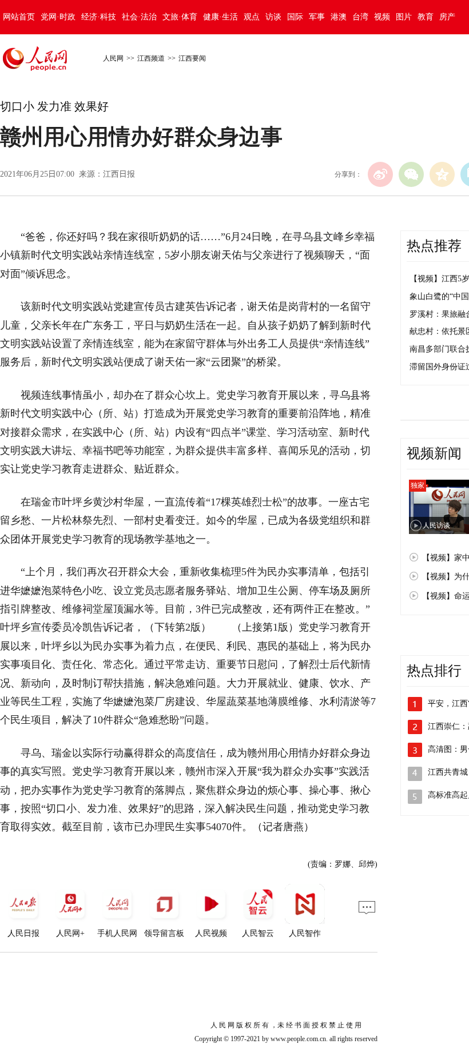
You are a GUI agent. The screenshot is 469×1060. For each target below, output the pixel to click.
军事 (317, 17)
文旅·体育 (179, 17)
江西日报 (119, 174)
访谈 (273, 17)
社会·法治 (139, 17)
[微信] (411, 174)
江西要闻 (192, 58)
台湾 (360, 17)
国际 (295, 17)
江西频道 (151, 58)
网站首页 (19, 17)
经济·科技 (98, 17)
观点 (252, 17)
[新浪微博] (380, 174)
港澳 (339, 17)
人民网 (113, 58)
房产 (447, 17)
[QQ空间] (442, 174)
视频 (382, 17)
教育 (426, 17)
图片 (404, 17)
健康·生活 (220, 17)
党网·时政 (58, 17)
